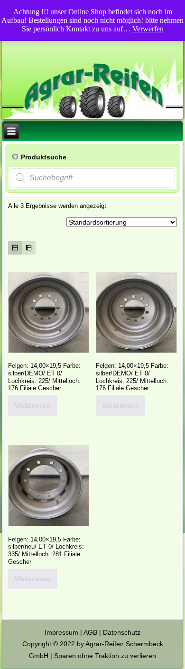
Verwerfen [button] (148, 29)
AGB (90, 632)
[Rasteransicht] (15, 248)
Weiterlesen (32, 405)
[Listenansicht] (29, 248)
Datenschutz (121, 632)
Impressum (61, 632)
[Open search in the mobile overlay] (92, 177)
